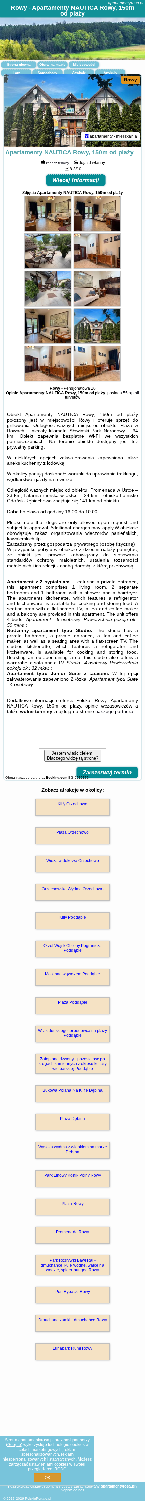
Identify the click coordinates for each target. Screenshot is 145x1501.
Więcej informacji (75, 180)
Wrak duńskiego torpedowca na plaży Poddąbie (72, 1033)
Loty (16, 73)
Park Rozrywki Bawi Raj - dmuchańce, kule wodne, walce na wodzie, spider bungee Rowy (72, 1265)
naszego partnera (114, 711)
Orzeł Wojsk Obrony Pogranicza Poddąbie (73, 948)
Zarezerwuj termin (107, 772)
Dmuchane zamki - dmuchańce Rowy (72, 1320)
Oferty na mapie (52, 64)
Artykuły (110, 73)
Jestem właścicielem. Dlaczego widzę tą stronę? (72, 756)
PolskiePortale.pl (38, 1498)
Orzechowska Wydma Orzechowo (73, 889)
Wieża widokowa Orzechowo (72, 860)
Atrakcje (79, 73)
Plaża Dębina (72, 1118)
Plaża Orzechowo (72, 832)
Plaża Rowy (73, 1203)
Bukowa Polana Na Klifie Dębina (72, 1090)
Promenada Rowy (72, 1232)
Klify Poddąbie (72, 917)
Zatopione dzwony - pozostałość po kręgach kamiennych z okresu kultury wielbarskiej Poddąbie (73, 1064)
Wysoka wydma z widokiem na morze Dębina (72, 1149)
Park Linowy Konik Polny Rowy (72, 1175)
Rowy (130, 79)
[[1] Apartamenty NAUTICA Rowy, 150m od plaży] (72, 110)
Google (14, 1444)
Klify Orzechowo (72, 804)
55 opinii (131, 393)
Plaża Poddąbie (72, 1002)
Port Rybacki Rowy (72, 1291)
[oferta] (87, 136)
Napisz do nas (72, 1490)
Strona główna (19, 64)
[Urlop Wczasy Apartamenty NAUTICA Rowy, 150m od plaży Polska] (48, 229)
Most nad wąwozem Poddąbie (72, 974)
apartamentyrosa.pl (125, 3)
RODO (60, 1469)
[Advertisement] (72, 1430)
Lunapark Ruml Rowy (72, 1348)
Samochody (47, 73)
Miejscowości (84, 64)
